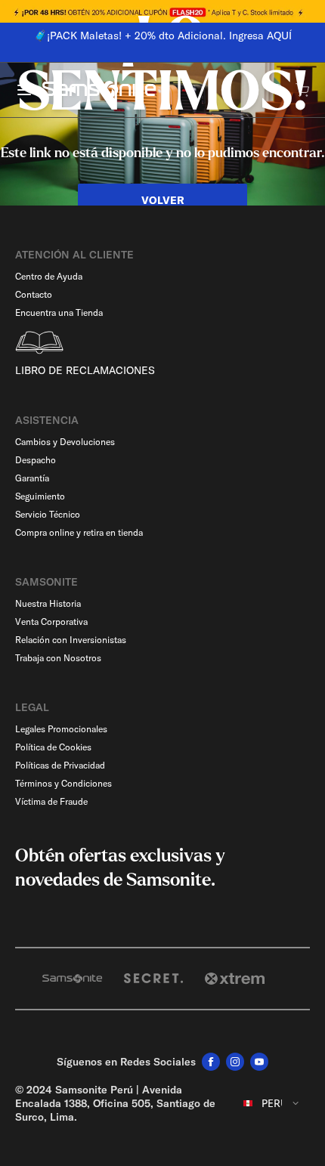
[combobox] (272, 1103)
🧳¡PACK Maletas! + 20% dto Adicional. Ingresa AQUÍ (154, 35)
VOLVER (162, 200)
